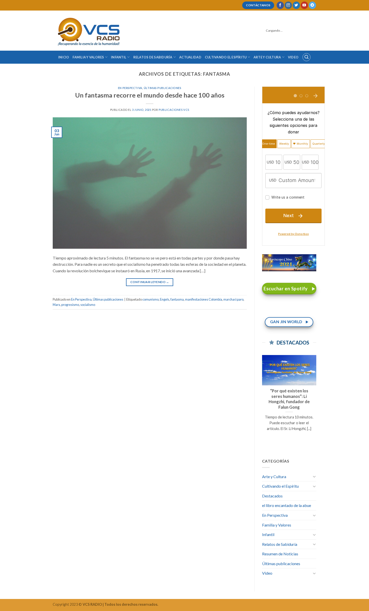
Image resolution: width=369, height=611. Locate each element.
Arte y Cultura (267, 57)
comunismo (150, 299)
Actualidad (190, 57)
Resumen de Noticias (280, 553)
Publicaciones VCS (174, 109)
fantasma (177, 299)
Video (293, 57)
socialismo (87, 305)
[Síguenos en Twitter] (296, 5)
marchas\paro (233, 299)
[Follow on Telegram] (312, 5)
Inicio (63, 57)
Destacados (272, 495)
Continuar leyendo (149, 282)
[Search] (306, 57)
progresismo (70, 305)
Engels (164, 299)
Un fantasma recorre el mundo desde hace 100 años (149, 95)
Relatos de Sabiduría (152, 57)
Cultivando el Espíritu (280, 486)
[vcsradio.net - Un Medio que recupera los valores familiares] (89, 30)
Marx (56, 305)
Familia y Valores (88, 57)
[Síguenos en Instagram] (288, 5)
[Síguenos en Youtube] (304, 5)
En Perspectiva (130, 88)
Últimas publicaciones (162, 88)
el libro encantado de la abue (286, 505)
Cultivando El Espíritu (226, 57)
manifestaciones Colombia (203, 299)
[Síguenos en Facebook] (280, 5)
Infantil (118, 57)
